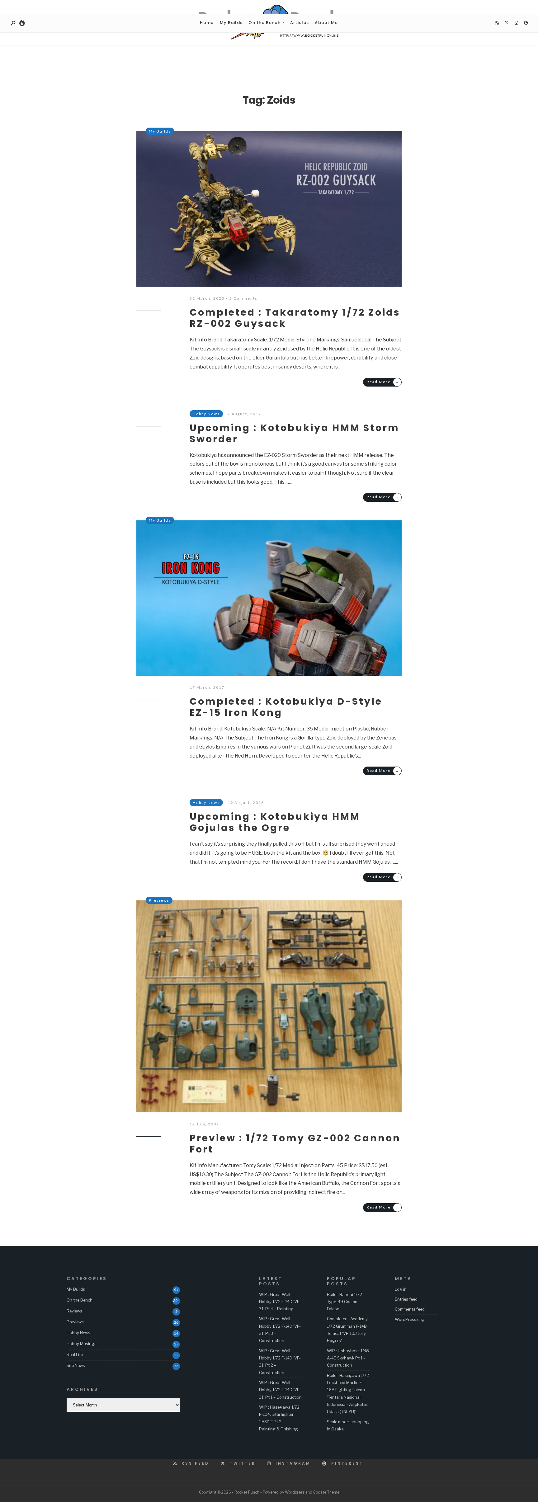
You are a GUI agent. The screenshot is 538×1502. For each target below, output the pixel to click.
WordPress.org (409, 1319)
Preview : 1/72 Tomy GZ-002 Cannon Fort (295, 1143)
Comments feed (410, 1309)
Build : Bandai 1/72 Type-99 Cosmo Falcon (344, 1302)
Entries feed (406, 1299)
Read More (383, 381)
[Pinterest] (525, 23)
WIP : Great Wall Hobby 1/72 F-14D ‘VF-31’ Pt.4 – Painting (280, 1302)
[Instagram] (516, 23)
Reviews (74, 1310)
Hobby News (78, 1332)
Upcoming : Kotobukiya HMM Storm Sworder (294, 433)
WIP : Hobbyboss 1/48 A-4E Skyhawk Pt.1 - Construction (348, 1358)
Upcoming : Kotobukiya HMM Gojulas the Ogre (275, 822)
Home (207, 23)
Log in (401, 1289)
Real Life (75, 1354)
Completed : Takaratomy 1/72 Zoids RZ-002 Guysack (295, 318)
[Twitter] (506, 23)
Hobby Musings (82, 1343)
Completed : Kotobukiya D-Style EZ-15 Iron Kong (286, 707)
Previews (159, 900)
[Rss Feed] (497, 23)
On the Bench (264, 23)
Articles (299, 23)
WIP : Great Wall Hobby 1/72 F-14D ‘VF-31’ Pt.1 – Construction (280, 1390)
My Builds (231, 23)
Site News (76, 1365)
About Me (326, 23)
